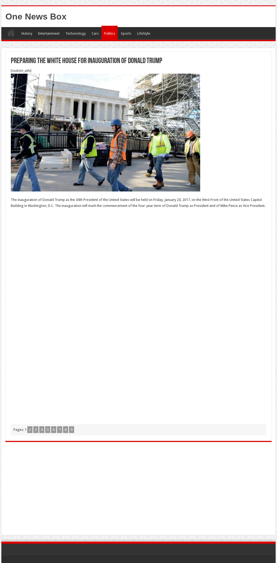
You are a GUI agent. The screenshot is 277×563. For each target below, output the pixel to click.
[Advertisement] (138, 252)
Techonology (75, 33)
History (26, 33)
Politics (109, 33)
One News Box (36, 16)
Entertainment (49, 33)
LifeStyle (143, 33)
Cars (95, 33)
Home (11, 32)
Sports (126, 33)
